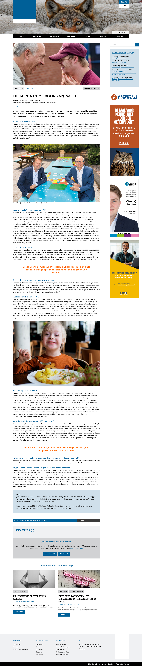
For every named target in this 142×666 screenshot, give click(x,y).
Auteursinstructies (62, 654)
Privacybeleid (60, 649)
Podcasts (104, 36)
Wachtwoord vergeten (20, 649)
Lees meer (19, 612)
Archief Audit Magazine (63, 647)
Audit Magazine (24, 9)
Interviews (38, 36)
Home (21, 36)
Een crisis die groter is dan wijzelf (29, 597)
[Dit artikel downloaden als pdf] (98, 520)
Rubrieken (71, 36)
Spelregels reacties (62, 652)
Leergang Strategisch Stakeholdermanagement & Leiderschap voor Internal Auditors (124, 73)
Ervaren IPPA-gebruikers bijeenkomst (123, 67)
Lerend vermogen (91, 89)
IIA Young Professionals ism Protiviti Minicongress (122, 79)
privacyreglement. (76, 548)
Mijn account (17, 647)
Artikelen (54, 36)
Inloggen (121, 32)
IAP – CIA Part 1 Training (119, 62)
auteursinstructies (41, 520)
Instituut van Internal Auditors (24, 21)
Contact (120, 36)
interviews (18, 89)
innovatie (63, 592)
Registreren (50, 554)
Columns (87, 36)
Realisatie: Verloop (122, 664)
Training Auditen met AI (119, 58)
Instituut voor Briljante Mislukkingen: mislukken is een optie (77, 599)
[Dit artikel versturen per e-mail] (94, 520)
